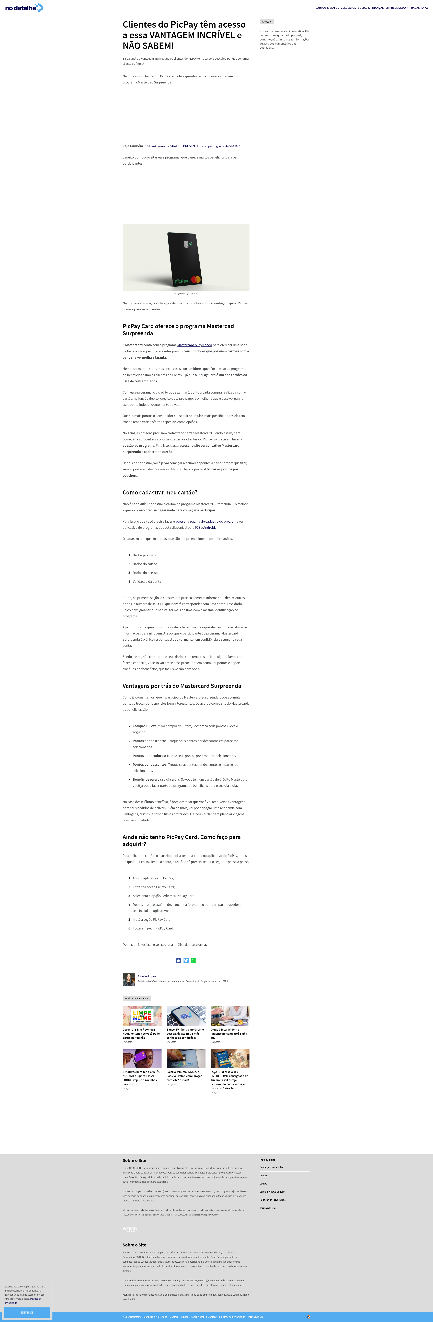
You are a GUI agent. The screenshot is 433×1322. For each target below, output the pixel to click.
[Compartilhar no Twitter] (186, 960)
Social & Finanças (371, 8)
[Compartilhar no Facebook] (178, 960)
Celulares (348, 8)
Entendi (27, 1312)
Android (209, 527)
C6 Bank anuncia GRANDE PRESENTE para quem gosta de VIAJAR (192, 146)
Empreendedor (396, 8)
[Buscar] (426, 8)
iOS (197, 527)
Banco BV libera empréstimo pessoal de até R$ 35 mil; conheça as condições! (185, 1034)
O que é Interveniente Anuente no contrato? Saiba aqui (229, 1034)
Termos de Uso (268, 1208)
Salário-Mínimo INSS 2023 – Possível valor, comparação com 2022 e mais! (185, 1076)
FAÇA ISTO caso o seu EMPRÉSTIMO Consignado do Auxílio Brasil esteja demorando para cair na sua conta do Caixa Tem (229, 1080)
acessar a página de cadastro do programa (206, 521)
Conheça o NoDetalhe (271, 1167)
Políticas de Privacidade (273, 1200)
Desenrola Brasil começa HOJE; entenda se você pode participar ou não (141, 1034)
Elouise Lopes (147, 976)
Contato (264, 1175)
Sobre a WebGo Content (272, 1191)
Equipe (263, 1183)
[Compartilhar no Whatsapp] (193, 960)
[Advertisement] (186, 114)
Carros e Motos (327, 8)
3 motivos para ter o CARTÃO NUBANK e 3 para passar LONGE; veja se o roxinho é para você (141, 1078)
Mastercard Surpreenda (194, 345)
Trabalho (416, 8)
